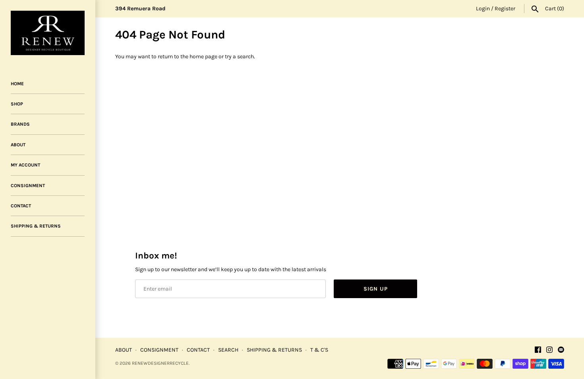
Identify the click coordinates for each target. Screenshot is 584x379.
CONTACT (21, 206)
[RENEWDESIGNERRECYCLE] (47, 33)
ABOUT (18, 144)
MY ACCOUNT (25, 165)
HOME (17, 83)
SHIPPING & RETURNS (36, 226)
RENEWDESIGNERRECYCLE (160, 363)
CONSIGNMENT (28, 185)
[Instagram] (549, 350)
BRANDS (20, 124)
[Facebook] (538, 350)
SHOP (17, 104)
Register (505, 8)
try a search (239, 56)
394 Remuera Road (140, 8)
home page (203, 56)
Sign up (376, 288)
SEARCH (228, 349)
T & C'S (319, 349)
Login (483, 8)
